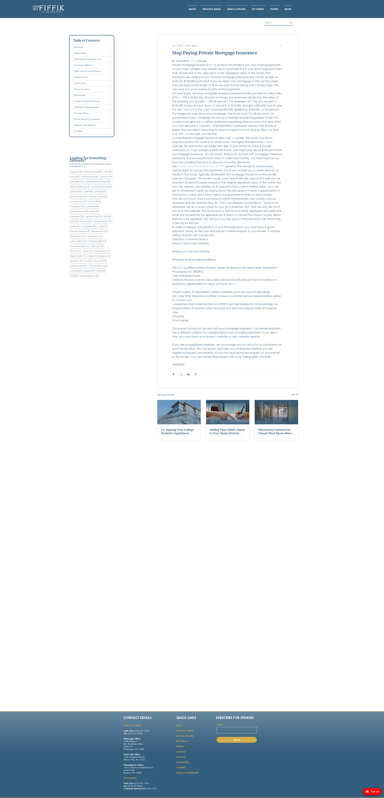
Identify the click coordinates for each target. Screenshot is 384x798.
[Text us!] (372, 792)
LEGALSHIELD (182, 762)
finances (86, 221)
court (103, 226)
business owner (79, 211)
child (74, 275)
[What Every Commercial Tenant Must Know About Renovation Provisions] (276, 412)
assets (88, 251)
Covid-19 (95, 201)
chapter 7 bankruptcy (99, 256)
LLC (74, 221)
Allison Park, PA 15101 (134, 759)
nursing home (79, 201)
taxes (94, 211)
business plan (100, 231)
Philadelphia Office (133, 764)
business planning (102, 186)
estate (75, 226)
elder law (77, 191)
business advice (98, 196)
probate (100, 191)
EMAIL (220, 724)
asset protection (103, 221)
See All (294, 394)
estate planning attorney (98, 181)
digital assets (78, 256)
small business (90, 176)
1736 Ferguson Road (134, 757)
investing (76, 271)
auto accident (79, 241)
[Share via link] (195, 374)
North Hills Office (132, 754)
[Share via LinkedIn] (188, 374)
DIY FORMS (181, 741)
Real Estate (178, 364)
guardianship (94, 216)
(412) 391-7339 (136, 783)
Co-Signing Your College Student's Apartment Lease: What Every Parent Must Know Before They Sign (178, 431)
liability (101, 271)
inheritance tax (79, 266)
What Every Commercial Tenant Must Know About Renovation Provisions (275, 431)
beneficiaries (78, 236)
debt (89, 191)
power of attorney (80, 186)
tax (107, 216)
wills (108, 171)
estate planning (93, 171)
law (88, 261)
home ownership (80, 246)
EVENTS (180, 746)
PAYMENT (181, 757)
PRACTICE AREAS (184, 730)
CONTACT (181, 751)
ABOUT (180, 725)
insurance (100, 261)
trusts (75, 176)
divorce (76, 251)
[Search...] (291, 22)
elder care (97, 246)
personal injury (79, 196)
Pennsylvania (95, 236)
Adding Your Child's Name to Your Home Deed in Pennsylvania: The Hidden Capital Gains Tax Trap (227, 431)
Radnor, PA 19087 (133, 772)
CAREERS (181, 767)
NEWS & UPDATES (185, 735)
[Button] (135, 745)
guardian (77, 261)
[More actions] (281, 45)
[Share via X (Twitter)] (181, 374)
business (76, 171)
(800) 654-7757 (140, 788)
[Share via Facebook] (173, 374)
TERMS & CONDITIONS (187, 772)
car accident (89, 226)
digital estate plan (89, 275)
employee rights (98, 241)
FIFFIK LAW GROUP (133, 725)
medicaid (93, 206)
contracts (107, 176)
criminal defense (98, 266)
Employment (103, 251)
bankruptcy (77, 216)
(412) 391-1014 (136, 730)
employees (77, 206)
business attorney (80, 231)
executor (89, 271)
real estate (77, 181)
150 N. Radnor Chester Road (138, 767)
